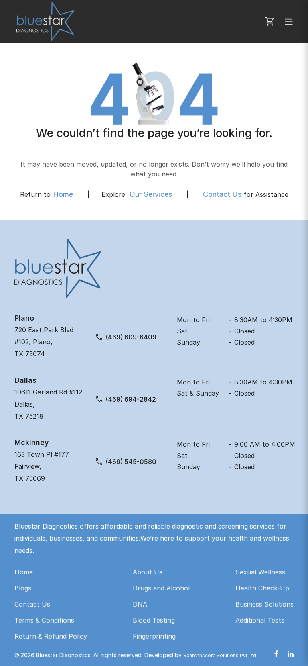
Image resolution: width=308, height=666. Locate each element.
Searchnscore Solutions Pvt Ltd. (220, 655)
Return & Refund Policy (50, 636)
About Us (147, 572)
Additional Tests (259, 620)
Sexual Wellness (260, 572)
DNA (140, 604)
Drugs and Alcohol (161, 588)
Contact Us (222, 194)
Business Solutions (264, 604)
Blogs (22, 588)
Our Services (151, 194)
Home (63, 194)
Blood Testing (154, 620)
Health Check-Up (262, 588)
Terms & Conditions (44, 620)
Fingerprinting (154, 636)
